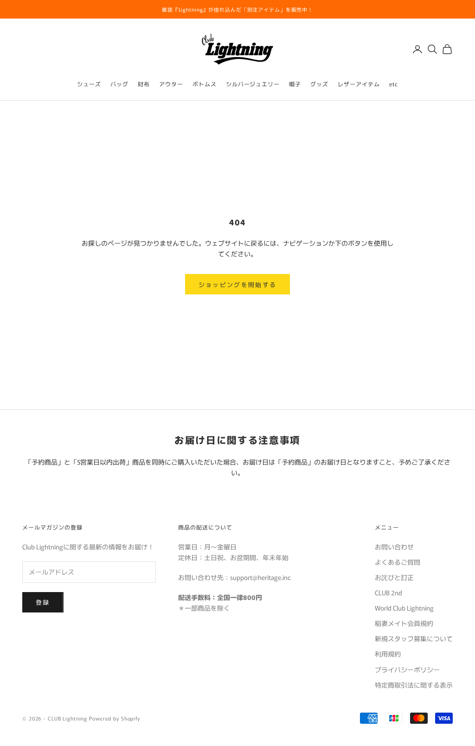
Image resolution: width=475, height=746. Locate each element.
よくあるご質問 (397, 562)
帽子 (295, 84)
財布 (144, 84)
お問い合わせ (394, 546)
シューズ (89, 84)
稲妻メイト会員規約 (404, 623)
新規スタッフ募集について (414, 638)
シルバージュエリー (253, 84)
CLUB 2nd (388, 592)
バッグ (119, 84)
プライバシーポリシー (407, 669)
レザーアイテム (359, 84)
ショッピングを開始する (238, 284)
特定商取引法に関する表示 (414, 684)
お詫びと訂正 (394, 577)
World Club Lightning (404, 607)
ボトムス (205, 84)
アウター (171, 84)
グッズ (319, 84)
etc (393, 84)
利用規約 (388, 653)
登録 (43, 602)
